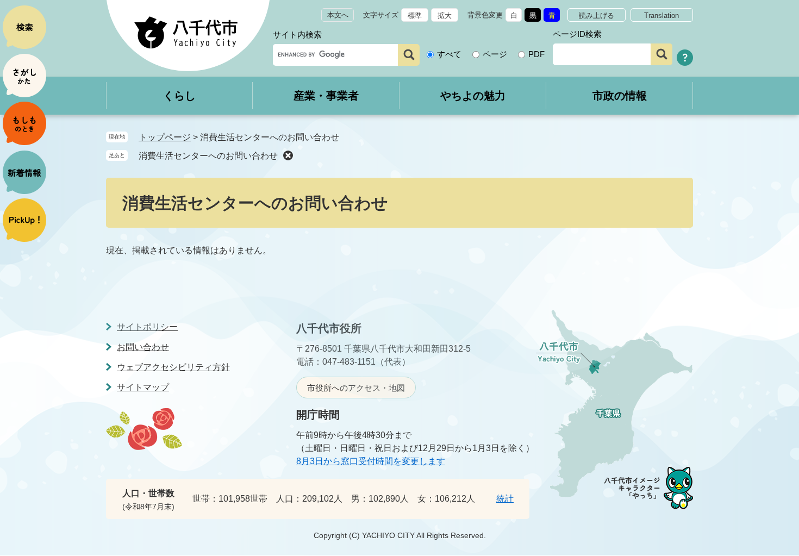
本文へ (337, 15)
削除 (288, 155)
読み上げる (596, 15)
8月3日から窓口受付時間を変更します (370, 461)
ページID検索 (577, 34)
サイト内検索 (297, 34)
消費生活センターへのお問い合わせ (208, 155)
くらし (179, 96)
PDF (536, 54)
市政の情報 (619, 96)
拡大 (445, 15)
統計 (505, 498)
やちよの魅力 (472, 96)
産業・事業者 (326, 96)
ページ (495, 54)
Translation (661, 15)
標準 (415, 15)
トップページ (165, 137)
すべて (449, 54)
